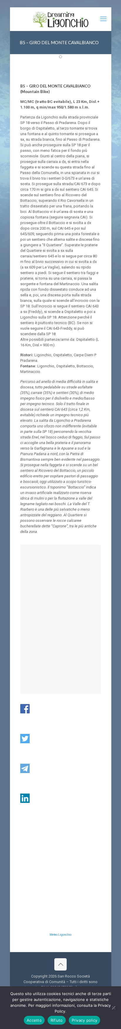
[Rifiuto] (114, 1008)
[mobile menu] (103, 19)
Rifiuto (57, 1020)
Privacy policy (85, 1020)
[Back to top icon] (60, 964)
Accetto (34, 1020)
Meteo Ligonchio (60, 934)
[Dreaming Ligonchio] (61, 19)
